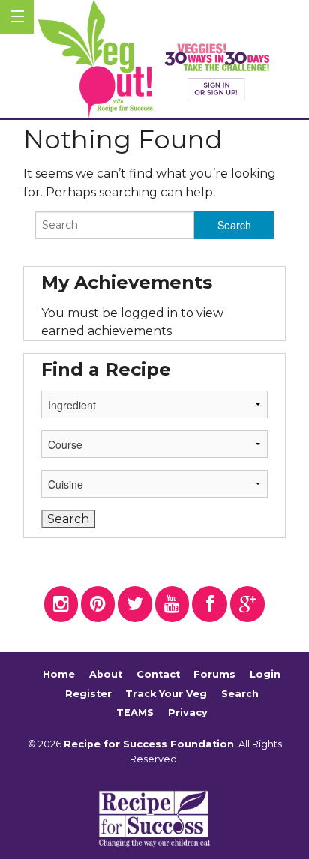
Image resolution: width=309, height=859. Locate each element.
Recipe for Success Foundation (149, 744)
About (105, 674)
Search (240, 693)
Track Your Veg (166, 693)
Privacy (188, 712)
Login (265, 674)
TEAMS (135, 712)
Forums (215, 674)
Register (88, 693)
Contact (158, 674)
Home (59, 674)
